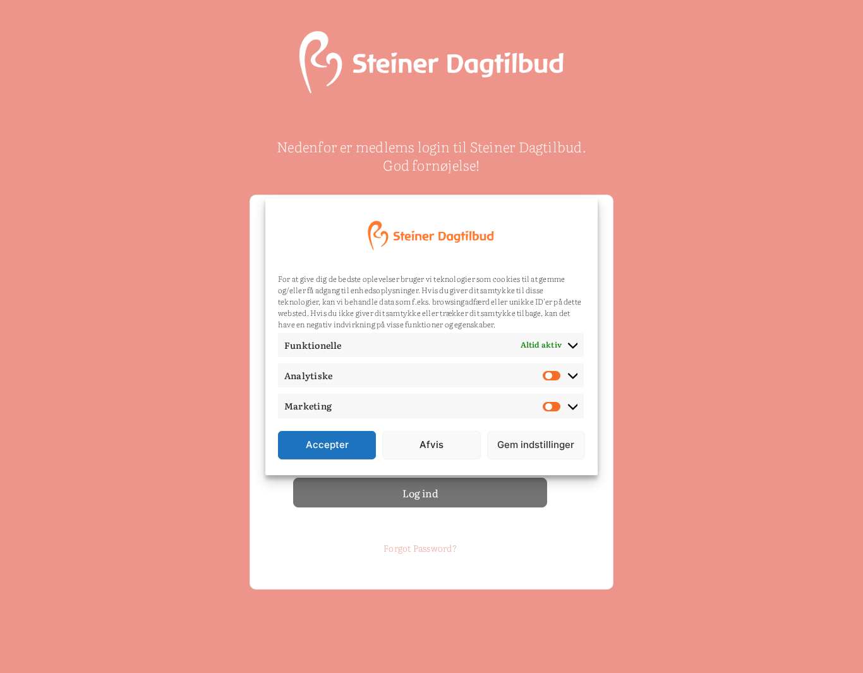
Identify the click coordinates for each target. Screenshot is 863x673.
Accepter (327, 445)
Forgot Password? (420, 548)
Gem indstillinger (535, 445)
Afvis (431, 445)
